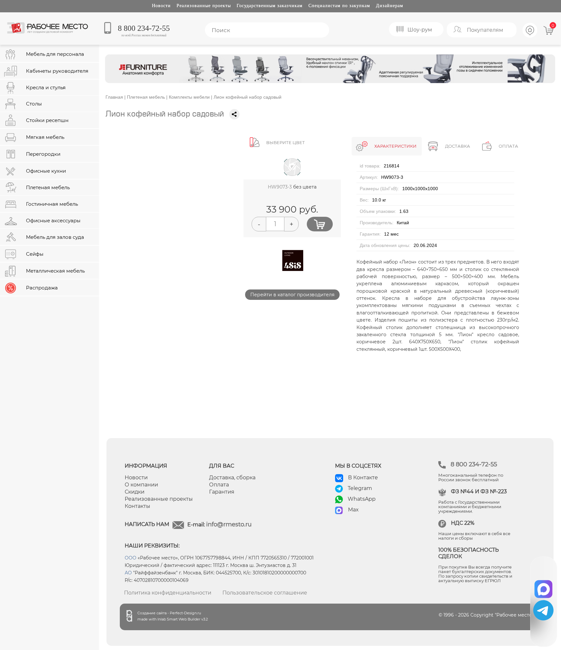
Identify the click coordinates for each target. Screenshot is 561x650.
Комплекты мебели (189, 97)
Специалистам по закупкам (339, 5)
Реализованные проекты (204, 5)
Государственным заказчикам (270, 5)
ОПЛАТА (508, 146)
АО (128, 573)
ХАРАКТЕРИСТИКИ (395, 146)
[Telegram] (543, 610)
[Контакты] (530, 37)
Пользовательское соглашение (264, 593)
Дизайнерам (389, 5)
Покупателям (485, 30)
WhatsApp (362, 499)
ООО (130, 558)
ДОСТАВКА (457, 146)
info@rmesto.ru (229, 524)
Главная (114, 97)
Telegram (360, 488)
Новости (161, 5)
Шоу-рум (419, 30)
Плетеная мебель (146, 97)
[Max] (543, 587)
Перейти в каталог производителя (292, 295)
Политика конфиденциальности (167, 593)
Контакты (137, 506)
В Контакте (363, 477)
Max (353, 510)
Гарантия (221, 492)
